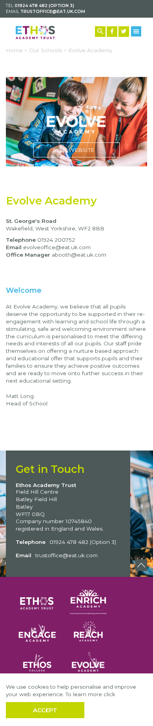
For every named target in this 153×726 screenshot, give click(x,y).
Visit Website (76, 121)
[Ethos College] (37, 662)
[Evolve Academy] (88, 662)
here (123, 694)
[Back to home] (35, 32)
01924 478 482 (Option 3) (44, 5)
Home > (16, 50)
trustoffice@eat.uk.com (52, 11)
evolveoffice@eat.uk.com (57, 247)
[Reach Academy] (88, 633)
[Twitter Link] (123, 31)
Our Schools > (48, 50)
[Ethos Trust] (37, 600)
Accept (45, 710)
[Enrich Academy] (88, 600)
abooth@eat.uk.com (79, 255)
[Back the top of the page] (141, 565)
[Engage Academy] (37, 633)
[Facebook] (112, 31)
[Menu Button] (136, 31)
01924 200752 (56, 240)
